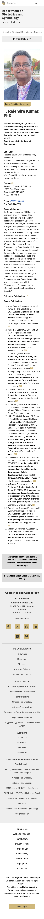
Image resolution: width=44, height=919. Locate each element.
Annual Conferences (22, 675)
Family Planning (22, 697)
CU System (22, 839)
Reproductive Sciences (22, 717)
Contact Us (22, 829)
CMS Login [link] (22, 906)
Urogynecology (22, 814)
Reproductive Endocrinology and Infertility (22, 712)
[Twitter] (17, 630)
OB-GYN (22, 804)
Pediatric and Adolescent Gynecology (22, 809)
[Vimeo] (17, 640)
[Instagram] (26, 630)
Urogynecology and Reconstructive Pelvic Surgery (22, 724)
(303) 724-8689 (17, 201)
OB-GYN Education (22, 649)
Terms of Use (22, 849)
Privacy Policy (22, 844)
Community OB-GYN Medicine (22, 692)
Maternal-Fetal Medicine (22, 707)
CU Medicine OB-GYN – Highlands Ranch (22, 793)
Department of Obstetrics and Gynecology (12, 14)
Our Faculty (22, 737)
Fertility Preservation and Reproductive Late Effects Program (22, 771)
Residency (22, 659)
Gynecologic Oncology (22, 702)
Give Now (22, 868)
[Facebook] (8, 630)
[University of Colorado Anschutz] (10, 3)
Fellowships (22, 654)
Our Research (22, 742)
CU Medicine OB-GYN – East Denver (22, 788)
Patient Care (22, 753)
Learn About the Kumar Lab (17, 104)
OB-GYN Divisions (22, 681)
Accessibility (22, 853)
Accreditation (22, 858)
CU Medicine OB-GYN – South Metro (22, 798)
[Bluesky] (26, 640)
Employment (22, 863)
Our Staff (22, 748)
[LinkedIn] (35, 630)
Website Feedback (22, 834)
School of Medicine (12, 22)
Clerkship (22, 664)
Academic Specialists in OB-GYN (22, 687)
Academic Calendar (22, 669)
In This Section (20, 39)
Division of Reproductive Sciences (27, 32)
